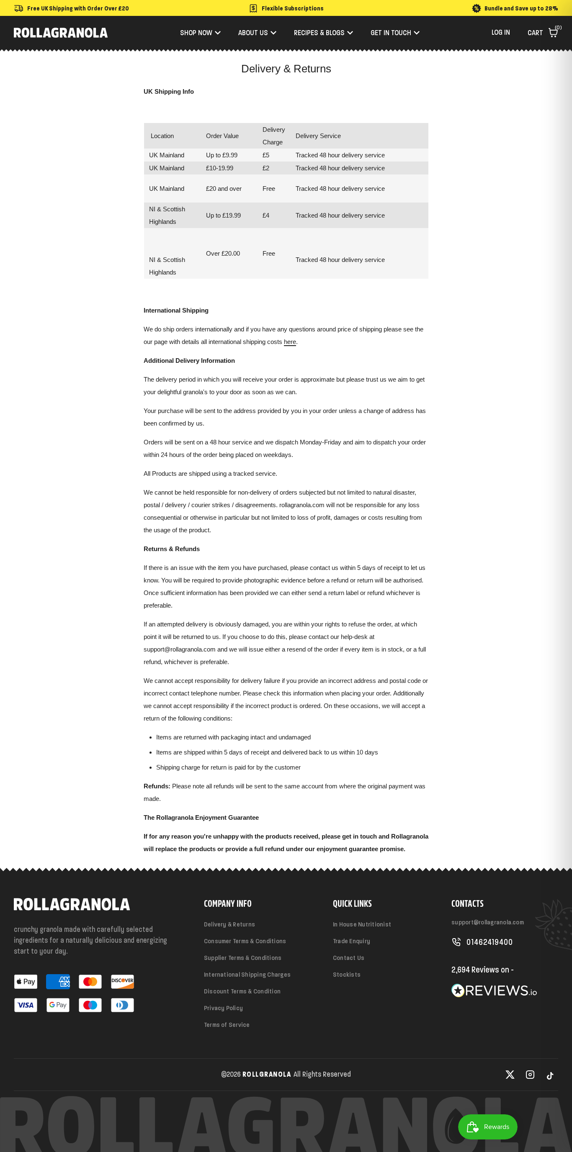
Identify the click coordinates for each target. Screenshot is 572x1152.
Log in (501, 32)
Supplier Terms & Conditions (242, 958)
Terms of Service (227, 1025)
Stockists (347, 974)
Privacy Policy (223, 1008)
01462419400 (489, 942)
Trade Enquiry (351, 941)
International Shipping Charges (247, 974)
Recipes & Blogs (319, 32)
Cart (543, 32)
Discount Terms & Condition (242, 991)
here (290, 341)
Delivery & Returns (229, 924)
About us (253, 32)
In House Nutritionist (362, 924)
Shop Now (196, 32)
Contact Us (348, 958)
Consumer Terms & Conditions (245, 941)
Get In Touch (391, 32)
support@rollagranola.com (487, 922)
